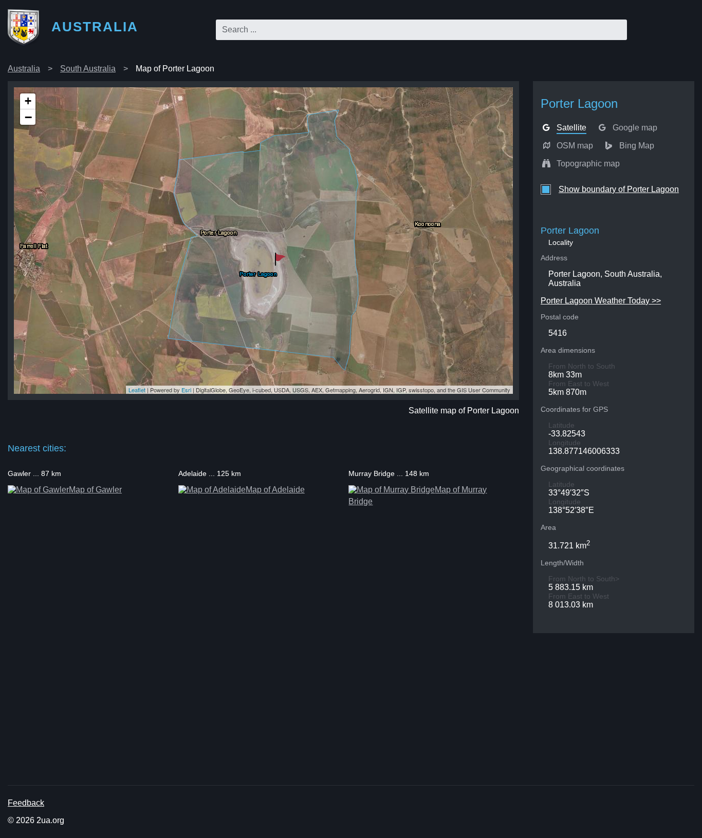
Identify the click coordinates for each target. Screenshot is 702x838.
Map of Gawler (95, 489)
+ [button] (28, 100)
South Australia (88, 68)
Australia (24, 68)
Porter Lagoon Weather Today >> (601, 300)
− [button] (28, 117)
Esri (186, 390)
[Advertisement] (316, 709)
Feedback (26, 802)
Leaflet (136, 390)
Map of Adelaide (275, 489)
